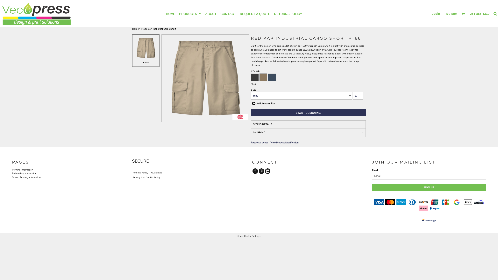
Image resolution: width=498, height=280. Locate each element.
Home (135, 29)
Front (146, 62)
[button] (190, 13)
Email (375, 170)
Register (451, 14)
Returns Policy (140, 172)
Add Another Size (265, 103)
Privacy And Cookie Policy (146, 177)
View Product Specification (284, 142)
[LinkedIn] (267, 171)
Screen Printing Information (26, 177)
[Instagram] (261, 171)
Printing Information (22, 169)
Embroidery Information (24, 173)
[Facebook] (255, 171)
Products (146, 29)
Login (435, 14)
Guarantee (156, 172)
